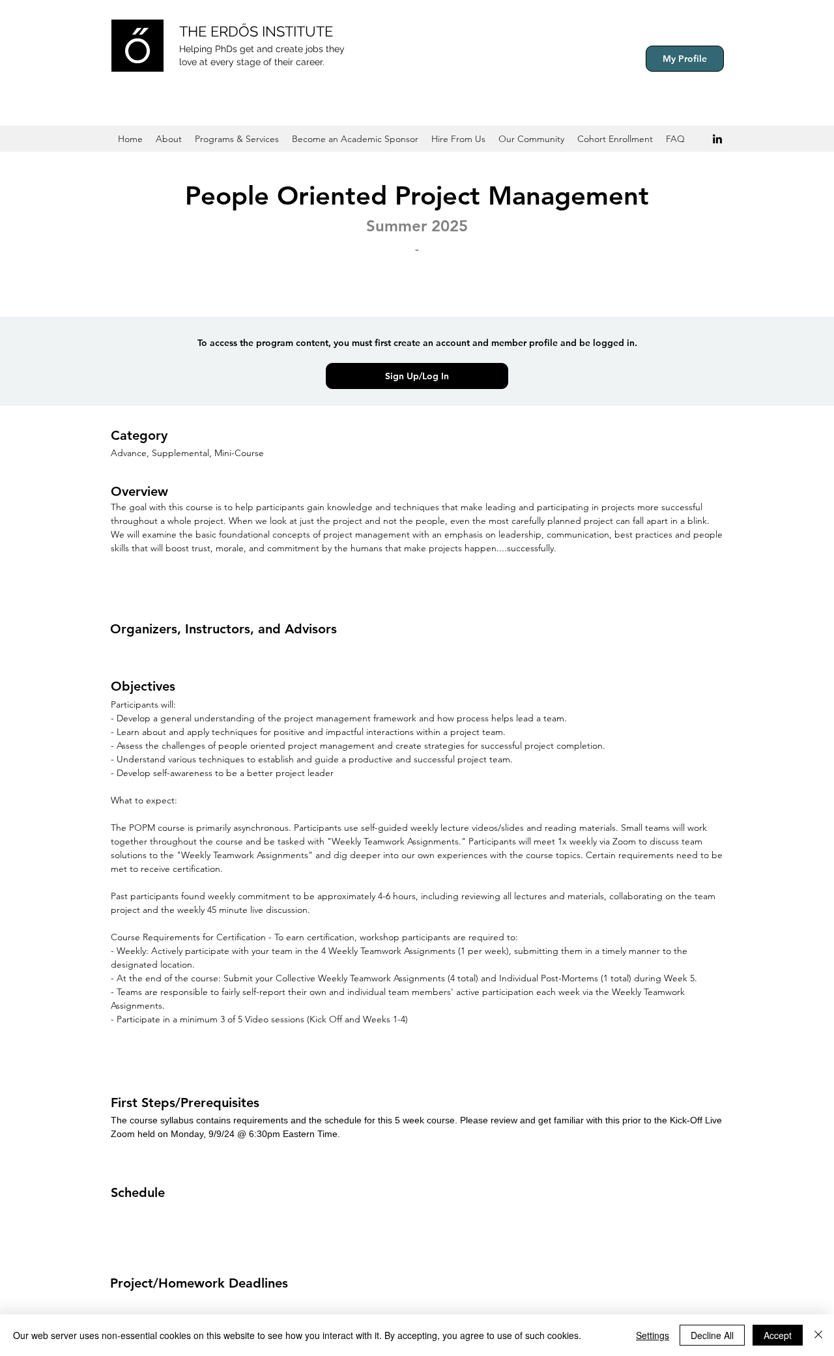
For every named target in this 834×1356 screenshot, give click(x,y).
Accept (778, 1335)
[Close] (818, 1335)
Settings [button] (652, 1335)
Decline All (712, 1335)
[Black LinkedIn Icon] (717, 138)
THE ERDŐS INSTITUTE (256, 31)
